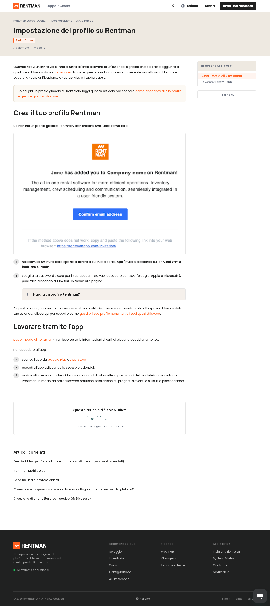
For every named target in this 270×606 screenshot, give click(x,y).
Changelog (169, 558)
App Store (78, 359)
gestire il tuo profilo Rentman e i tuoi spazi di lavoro (120, 313)
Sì (92, 419)
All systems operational (33, 570)
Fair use (251, 599)
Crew (113, 565)
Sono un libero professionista (36, 480)
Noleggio (115, 552)
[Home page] (27, 6)
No (106, 419)
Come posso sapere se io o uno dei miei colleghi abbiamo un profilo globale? (74, 489)
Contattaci (221, 565)
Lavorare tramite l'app (217, 82)
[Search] (173, 6)
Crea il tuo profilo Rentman (222, 76)
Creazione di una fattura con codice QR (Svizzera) (52, 498)
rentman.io (221, 572)
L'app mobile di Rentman (33, 339)
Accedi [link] (210, 6)
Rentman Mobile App (30, 471)
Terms (238, 599)
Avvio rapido (84, 21)
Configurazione (61, 21)
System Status (224, 558)
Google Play (57, 359)
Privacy (225, 599)
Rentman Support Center (31, 21)
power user (62, 72)
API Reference (119, 579)
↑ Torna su (227, 95)
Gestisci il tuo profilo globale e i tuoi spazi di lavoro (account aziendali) (69, 461)
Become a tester (173, 565)
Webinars (168, 552)
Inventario (116, 558)
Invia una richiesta (238, 6)
